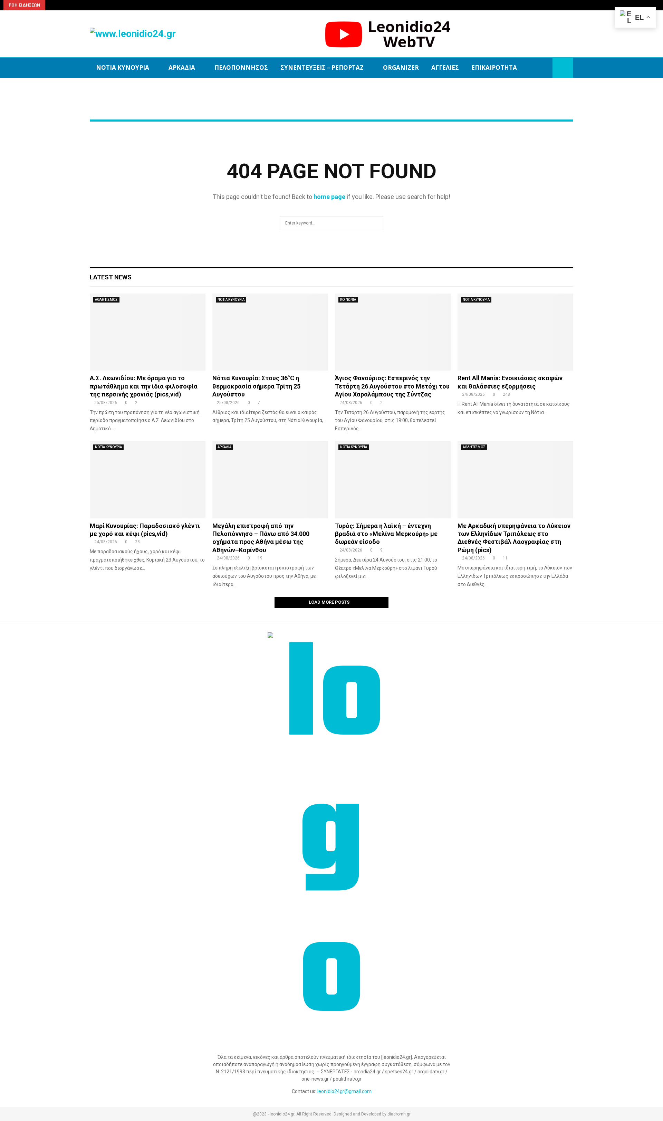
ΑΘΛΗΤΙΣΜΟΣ (106, 299)
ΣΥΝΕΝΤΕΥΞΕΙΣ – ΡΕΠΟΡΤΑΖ (322, 67)
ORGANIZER (401, 67)
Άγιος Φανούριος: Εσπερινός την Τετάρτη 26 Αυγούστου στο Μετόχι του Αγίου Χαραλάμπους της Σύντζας (392, 386)
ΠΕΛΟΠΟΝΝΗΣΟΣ (241, 67)
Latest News (111, 277)
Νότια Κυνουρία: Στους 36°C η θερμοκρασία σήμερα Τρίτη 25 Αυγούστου (256, 386)
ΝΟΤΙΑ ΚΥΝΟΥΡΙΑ (122, 67)
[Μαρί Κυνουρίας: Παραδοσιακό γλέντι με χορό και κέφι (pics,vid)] (147, 479)
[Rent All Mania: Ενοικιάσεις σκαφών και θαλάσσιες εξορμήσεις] (515, 332)
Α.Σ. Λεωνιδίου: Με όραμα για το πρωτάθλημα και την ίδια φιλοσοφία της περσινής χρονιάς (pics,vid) (144, 386)
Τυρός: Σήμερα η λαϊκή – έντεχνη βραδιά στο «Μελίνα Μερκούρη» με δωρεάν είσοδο (386, 534)
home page (329, 196)
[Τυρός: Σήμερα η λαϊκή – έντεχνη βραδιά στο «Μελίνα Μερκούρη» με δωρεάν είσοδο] (393, 479)
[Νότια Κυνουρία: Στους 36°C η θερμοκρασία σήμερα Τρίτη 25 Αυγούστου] (270, 332)
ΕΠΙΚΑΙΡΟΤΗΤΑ (494, 67)
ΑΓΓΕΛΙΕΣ (445, 67)
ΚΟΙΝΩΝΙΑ (348, 299)
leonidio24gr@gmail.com (344, 1091)
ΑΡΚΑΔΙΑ (182, 67)
